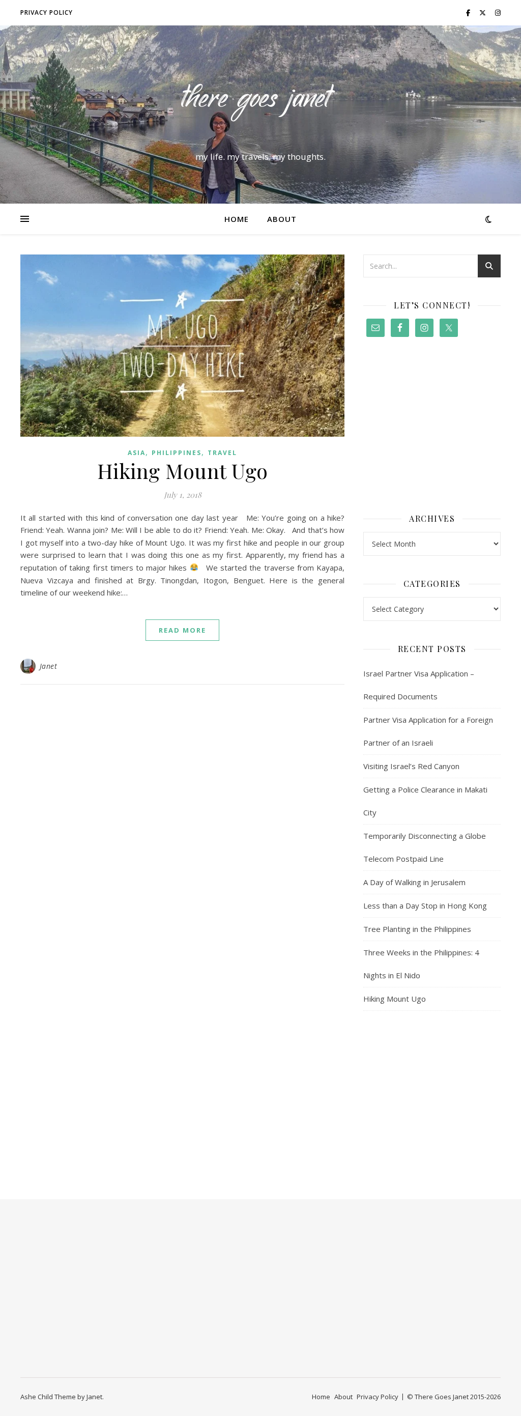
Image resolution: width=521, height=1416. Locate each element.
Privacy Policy (46, 12)
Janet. (95, 1396)
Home (236, 219)
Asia (137, 452)
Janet (48, 666)
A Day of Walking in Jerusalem (414, 882)
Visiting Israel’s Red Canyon (411, 766)
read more (182, 630)
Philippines (176, 452)
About (282, 219)
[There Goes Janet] (260, 105)
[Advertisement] (432, 427)
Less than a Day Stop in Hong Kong (425, 905)
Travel (222, 452)
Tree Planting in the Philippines (417, 929)
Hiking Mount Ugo (182, 470)
